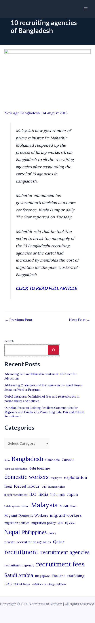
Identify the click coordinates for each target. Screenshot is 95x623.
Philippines (34, 532)
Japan (72, 494)
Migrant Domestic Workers (26, 515)
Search (9, 341)
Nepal (12, 532)
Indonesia (57, 494)
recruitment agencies (64, 552)
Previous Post (18, 319)
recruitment (21, 552)
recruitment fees (60, 564)
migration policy (43, 523)
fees (8, 486)
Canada (68, 459)
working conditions (55, 584)
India (43, 494)
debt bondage (39, 468)
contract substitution (15, 468)
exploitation (75, 477)
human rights (56, 486)
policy (52, 533)
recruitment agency (19, 565)
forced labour (27, 486)
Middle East (68, 506)
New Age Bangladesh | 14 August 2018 (35, 113)
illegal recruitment (15, 494)
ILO (32, 494)
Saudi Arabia (18, 575)
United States (22, 584)
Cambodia (52, 460)
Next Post (79, 319)
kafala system (12, 506)
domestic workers (26, 477)
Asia (7, 460)
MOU (60, 523)
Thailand (58, 576)
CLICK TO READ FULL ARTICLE (46, 288)
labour (25, 506)
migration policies (16, 523)
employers (56, 477)
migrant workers (66, 515)
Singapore (42, 576)
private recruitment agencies (27, 542)
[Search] (53, 350)
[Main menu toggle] (86, 9)
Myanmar (70, 523)
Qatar (59, 541)
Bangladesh (27, 459)
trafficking (75, 576)
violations (37, 584)
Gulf (44, 486)
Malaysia (44, 505)
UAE (8, 584)
